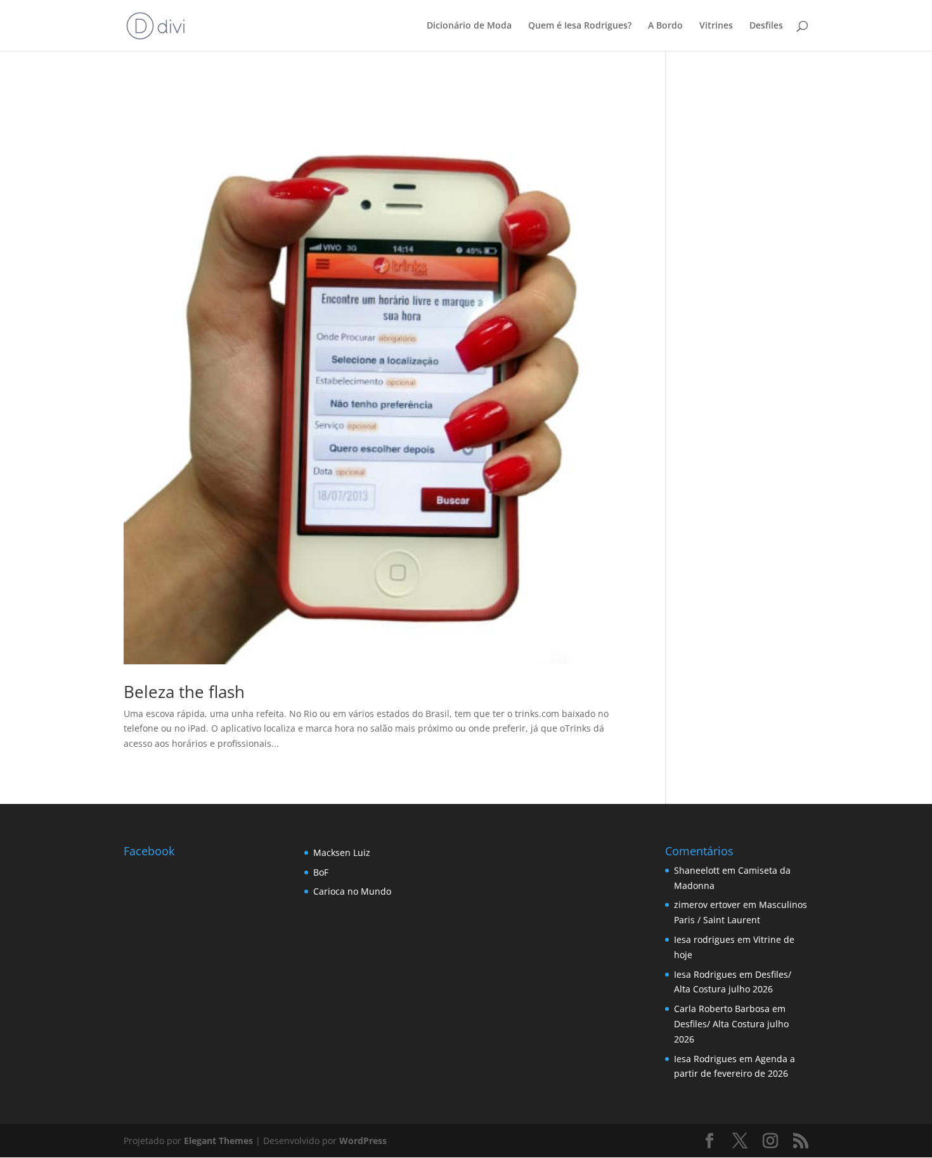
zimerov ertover (707, 904)
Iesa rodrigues (704, 939)
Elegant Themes (218, 1141)
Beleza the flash (184, 691)
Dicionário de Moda (469, 26)
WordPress (363, 1141)
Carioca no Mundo (352, 891)
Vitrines (716, 26)
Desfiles (766, 26)
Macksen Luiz (341, 852)
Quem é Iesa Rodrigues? (579, 26)
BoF (320, 872)
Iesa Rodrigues (705, 974)
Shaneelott (697, 870)
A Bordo (665, 26)
